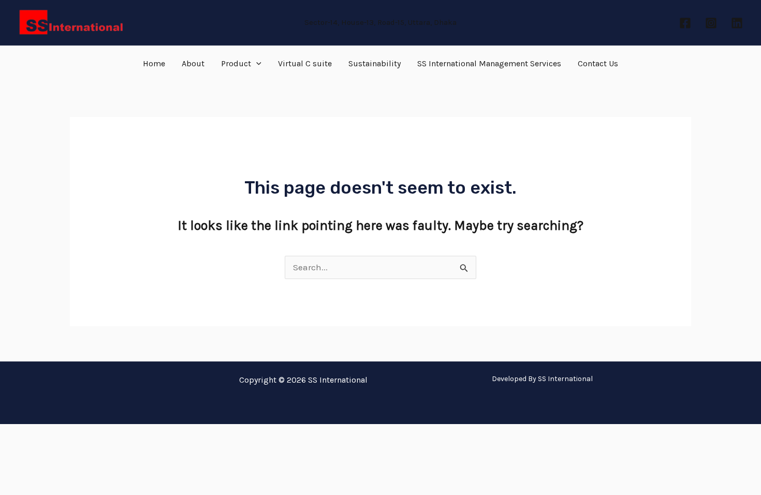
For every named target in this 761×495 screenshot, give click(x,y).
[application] (256, 64)
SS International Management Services (489, 63)
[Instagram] (711, 23)
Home (154, 63)
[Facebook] (685, 23)
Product (236, 63)
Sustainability (374, 63)
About (193, 63)
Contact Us (598, 63)
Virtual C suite (305, 63)
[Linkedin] (737, 23)
